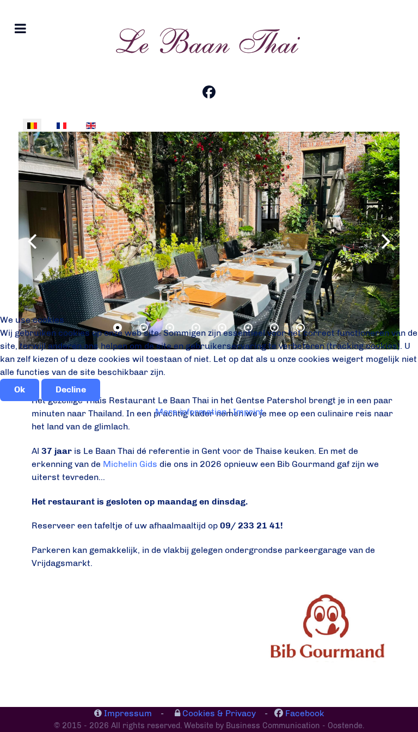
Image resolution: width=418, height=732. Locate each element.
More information (190, 412)
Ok (19, 389)
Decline (71, 389)
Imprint (248, 412)
